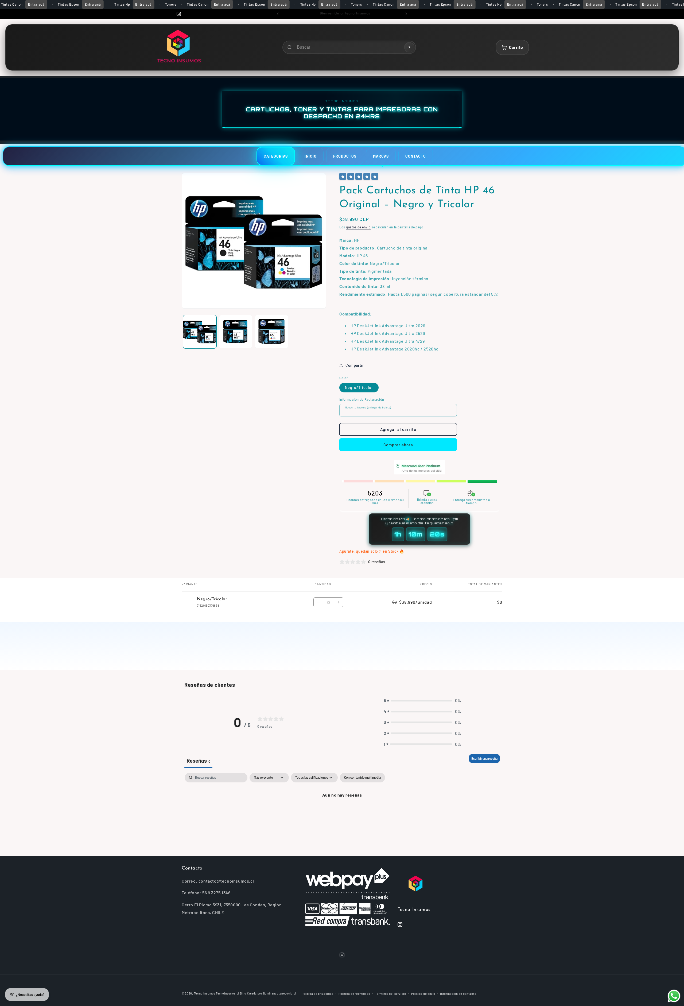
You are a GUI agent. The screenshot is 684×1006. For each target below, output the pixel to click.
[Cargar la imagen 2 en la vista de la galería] (235, 331)
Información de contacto (458, 993)
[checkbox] (362, 777)
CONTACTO (415, 156)
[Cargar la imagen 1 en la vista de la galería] (199, 331)
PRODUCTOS (344, 156)
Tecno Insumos (204, 993)
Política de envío (423, 993)
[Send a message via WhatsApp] (674, 996)
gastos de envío (358, 227)
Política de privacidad (317, 993)
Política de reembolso (354, 993)
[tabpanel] (342, 813)
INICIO (311, 156)
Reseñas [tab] (198, 760)
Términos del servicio (390, 993)
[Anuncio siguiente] (406, 14)
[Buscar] (409, 47)
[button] (422, 700)
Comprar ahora (398, 444)
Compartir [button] (354, 365)
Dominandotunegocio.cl (279, 993)
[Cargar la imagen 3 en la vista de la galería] (271, 331)
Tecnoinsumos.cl (227, 993)
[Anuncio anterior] (278, 14)
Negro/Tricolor (359, 387)
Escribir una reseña (484, 758)
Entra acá (36, 4)
